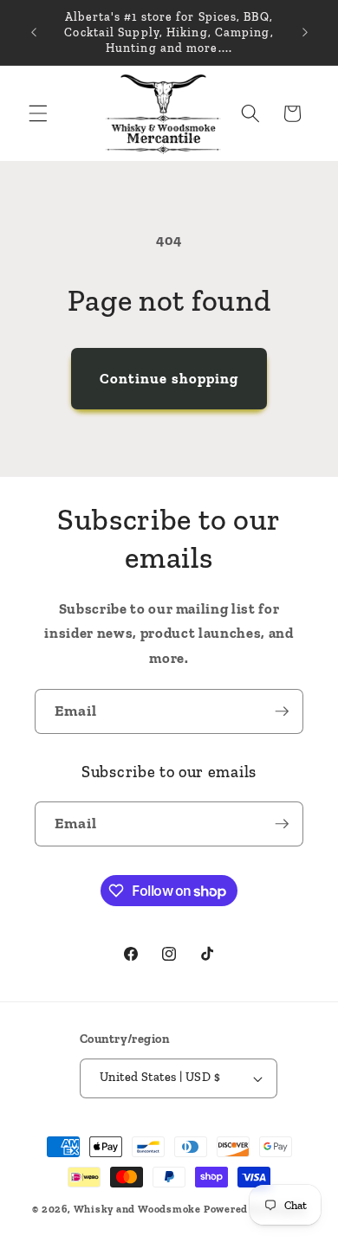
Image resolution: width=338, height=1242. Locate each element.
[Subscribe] (281, 711)
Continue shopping (169, 378)
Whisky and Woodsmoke (137, 1209)
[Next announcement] (305, 33)
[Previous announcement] (34, 33)
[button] (38, 113)
